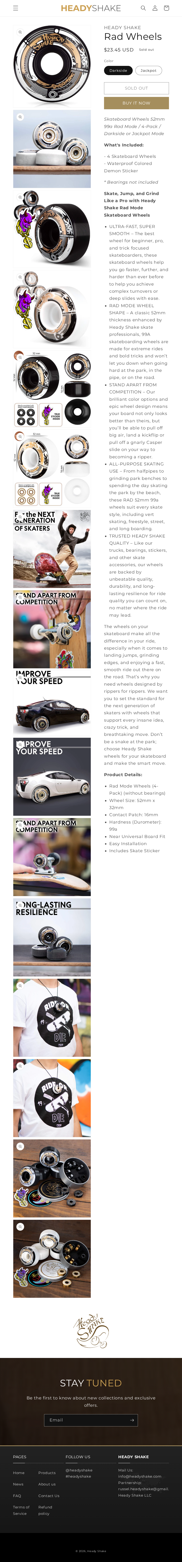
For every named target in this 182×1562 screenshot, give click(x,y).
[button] (15, 8)
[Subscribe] (132, 1420)
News (18, 1484)
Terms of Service (21, 1510)
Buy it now (136, 103)
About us (46, 1484)
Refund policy (45, 1510)
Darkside (118, 70)
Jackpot (149, 70)
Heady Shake (96, 1551)
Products (46, 1473)
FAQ (17, 1496)
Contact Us (48, 1496)
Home (19, 1473)
